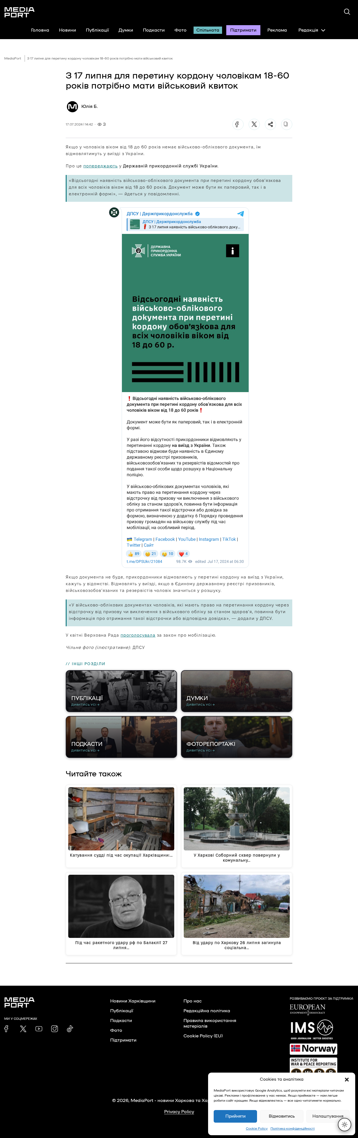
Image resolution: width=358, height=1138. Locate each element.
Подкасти (154, 30)
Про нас (192, 1001)
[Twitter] (254, 124)
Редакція (308, 30)
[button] (347, 1079)
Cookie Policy (257, 1128)
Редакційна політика (206, 1011)
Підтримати (243, 30)
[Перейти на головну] (19, 12)
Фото (181, 30)
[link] (7, 1028)
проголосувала (138, 635)
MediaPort (12, 58)
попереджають (100, 165)
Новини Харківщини (133, 1001)
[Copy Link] (286, 124)
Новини (67, 30)
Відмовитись (282, 1116)
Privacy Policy (179, 1111)
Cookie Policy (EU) (203, 1036)
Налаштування (327, 1116)
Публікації (97, 30)
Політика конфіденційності (292, 1128)
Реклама (277, 30)
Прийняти (235, 1116)
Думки (126, 30)
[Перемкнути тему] (344, 1124)
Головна (40, 30)
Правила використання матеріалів (209, 1023)
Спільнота (207, 30)
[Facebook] (238, 124)
